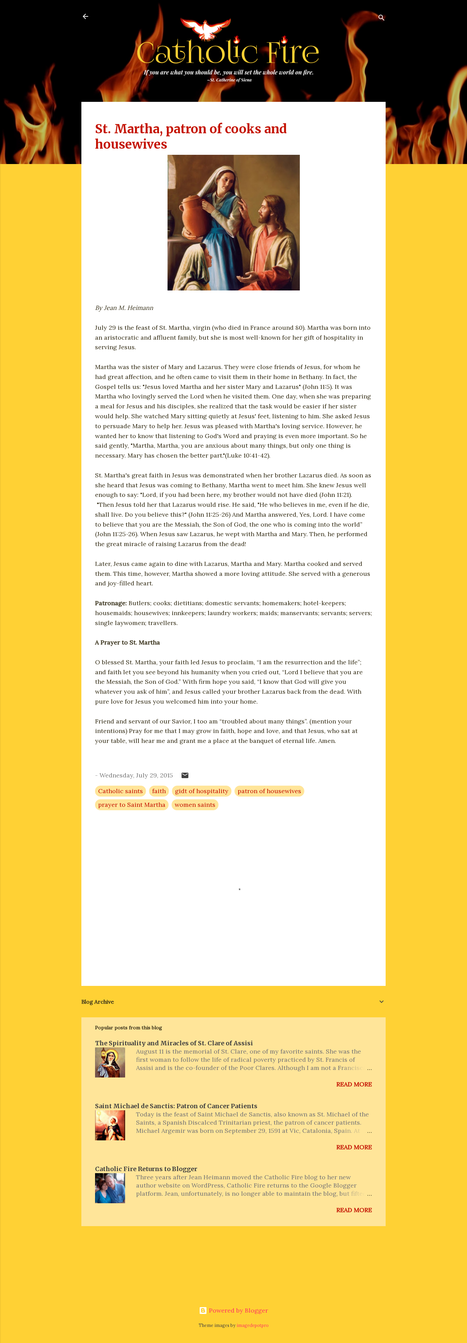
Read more (354, 1084)
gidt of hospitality (201, 791)
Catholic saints (120, 791)
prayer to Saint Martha (131, 805)
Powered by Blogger (237, 1310)
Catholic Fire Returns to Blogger (146, 1169)
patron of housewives (269, 791)
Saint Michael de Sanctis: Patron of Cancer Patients (176, 1106)
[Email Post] (185, 777)
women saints (195, 805)
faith (159, 791)
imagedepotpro (253, 1325)
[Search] (381, 18)
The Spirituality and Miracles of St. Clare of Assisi (174, 1043)
